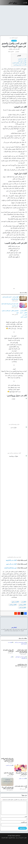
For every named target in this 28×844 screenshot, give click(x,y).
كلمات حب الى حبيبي (11, 564)
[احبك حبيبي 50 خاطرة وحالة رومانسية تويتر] (21, 768)
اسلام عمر (17, 51)
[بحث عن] (21, 3)
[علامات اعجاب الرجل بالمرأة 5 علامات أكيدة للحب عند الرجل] (23, 305)
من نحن (17, 837)
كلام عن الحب (12, 604)
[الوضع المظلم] (19, 3)
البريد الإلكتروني (24, 822)
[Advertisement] (14, 20)
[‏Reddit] (15, 613)
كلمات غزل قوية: (22, 61)
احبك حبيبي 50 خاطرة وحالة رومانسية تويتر (21, 773)
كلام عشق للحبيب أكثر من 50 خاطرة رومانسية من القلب (7, 788)
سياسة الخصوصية (11, 837)
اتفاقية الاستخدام (4, 837)
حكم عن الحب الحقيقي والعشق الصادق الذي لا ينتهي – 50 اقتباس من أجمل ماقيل (7, 760)
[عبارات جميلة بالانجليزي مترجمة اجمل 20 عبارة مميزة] (21, 659)
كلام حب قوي (15, 601)
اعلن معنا (21, 837)
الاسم (26, 816)
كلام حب (23, 601)
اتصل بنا (25, 837)
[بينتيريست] (19, 613)
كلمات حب (12, 37)
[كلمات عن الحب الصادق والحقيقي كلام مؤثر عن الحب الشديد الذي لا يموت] (21, 645)
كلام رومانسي (22, 604)
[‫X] (22, 613)
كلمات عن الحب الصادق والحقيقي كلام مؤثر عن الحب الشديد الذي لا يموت (21, 651)
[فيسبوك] (25, 613)
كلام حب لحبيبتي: (22, 58)
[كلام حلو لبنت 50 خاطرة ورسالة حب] (7, 768)
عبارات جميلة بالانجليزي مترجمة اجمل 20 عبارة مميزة (21, 665)
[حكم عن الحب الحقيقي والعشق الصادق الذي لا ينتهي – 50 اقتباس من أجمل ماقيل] (7, 706)
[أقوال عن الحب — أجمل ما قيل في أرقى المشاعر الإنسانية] (23, 298)
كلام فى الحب (22, 607)
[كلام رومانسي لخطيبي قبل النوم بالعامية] (7, 645)
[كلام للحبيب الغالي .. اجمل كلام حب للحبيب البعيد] (23, 314)
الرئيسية (16, 37)
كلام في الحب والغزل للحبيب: (19, 62)
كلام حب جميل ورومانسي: (19, 64)
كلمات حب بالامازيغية (11, 560)
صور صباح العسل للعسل (10, 568)
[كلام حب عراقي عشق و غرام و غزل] (21, 781)
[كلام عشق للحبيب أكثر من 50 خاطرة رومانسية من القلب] (7, 782)
